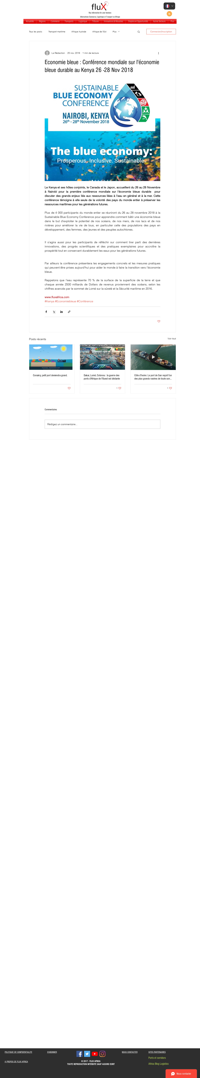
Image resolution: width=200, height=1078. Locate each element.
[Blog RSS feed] (169, 14)
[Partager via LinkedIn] (61, 311)
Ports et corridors (157, 1058)
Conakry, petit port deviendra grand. (50, 375)
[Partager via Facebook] (46, 311)
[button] (42, 21)
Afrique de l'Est (99, 31)
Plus (115, 31)
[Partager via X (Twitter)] (53, 311)
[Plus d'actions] (158, 53)
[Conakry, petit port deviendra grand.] (51, 357)
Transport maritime (56, 31)
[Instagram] (102, 1054)
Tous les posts (35, 31)
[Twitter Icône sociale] (87, 1054)
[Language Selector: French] (169, 6)
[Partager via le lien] (69, 311)
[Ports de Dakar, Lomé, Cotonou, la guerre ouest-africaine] (102, 357)
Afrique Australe (78, 31)
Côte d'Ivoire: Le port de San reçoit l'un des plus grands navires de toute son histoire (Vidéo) (153, 377)
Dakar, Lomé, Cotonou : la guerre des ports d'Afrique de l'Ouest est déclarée (102, 377)
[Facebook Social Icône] (79, 1054)
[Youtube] (95, 1054)
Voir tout (172, 338)
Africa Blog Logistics (158, 1063)
